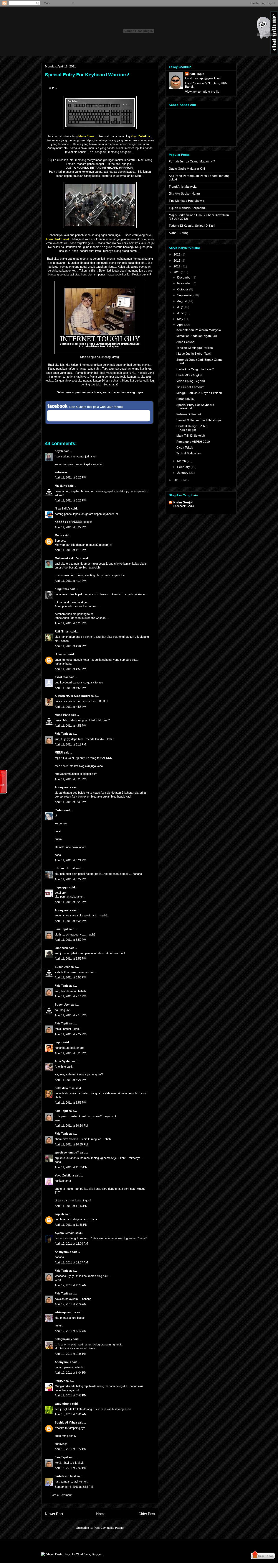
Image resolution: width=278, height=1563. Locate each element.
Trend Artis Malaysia (183, 186)
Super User (62, 966)
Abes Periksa (185, 342)
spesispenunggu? (67, 1152)
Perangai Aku (185, 398)
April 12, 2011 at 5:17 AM (70, 1331)
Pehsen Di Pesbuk (189, 414)
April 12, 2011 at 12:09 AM (71, 1243)
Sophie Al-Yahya (66, 1422)
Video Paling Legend (190, 381)
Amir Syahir (63, 1061)
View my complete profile (202, 91)
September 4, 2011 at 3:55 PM (74, 1486)
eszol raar (61, 677)
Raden (59, 810)
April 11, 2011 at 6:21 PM (70, 860)
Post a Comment (61, 1495)
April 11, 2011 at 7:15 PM (70, 1015)
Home (101, 1514)
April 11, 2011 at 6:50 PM (70, 939)
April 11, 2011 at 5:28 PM (70, 779)
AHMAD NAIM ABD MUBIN (72, 696)
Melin (58, 535)
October (182, 289)
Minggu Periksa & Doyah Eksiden (199, 393)
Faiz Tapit (61, 733)
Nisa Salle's (62, 508)
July (180, 307)
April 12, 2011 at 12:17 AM (71, 1262)
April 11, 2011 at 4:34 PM (70, 646)
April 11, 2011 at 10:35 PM (71, 1144)
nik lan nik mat (65, 868)
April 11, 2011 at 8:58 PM (70, 1102)
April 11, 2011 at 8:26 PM (70, 1053)
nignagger (61, 887)
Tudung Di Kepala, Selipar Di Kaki (192, 225)
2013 (177, 260)
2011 (177, 272)
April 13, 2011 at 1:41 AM (70, 1414)
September (184, 295)
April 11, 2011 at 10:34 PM (71, 1125)
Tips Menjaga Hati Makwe (186, 200)
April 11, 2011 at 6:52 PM (70, 958)
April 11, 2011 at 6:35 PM (70, 920)
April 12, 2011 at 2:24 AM (70, 1285)
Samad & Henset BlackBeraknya (198, 420)
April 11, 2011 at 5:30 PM (70, 802)
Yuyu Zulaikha (64, 1175)
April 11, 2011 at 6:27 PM (70, 879)
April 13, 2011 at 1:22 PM (70, 1449)
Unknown (61, 654)
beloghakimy (63, 1339)
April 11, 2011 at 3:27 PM (70, 527)
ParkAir (60, 1381)
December (184, 277)
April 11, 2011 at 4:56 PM (70, 706)
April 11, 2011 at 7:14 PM (70, 996)
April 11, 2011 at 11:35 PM (71, 1167)
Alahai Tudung (179, 232)
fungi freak (62, 589)
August (182, 301)
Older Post (147, 1514)
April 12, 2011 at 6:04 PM (70, 1372)
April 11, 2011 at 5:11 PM (70, 744)
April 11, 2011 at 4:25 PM (70, 623)
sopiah (59, 1214)
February (183, 467)
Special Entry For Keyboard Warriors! (87, 74)
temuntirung (63, 1403)
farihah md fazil (65, 1476)
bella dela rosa (64, 1088)
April (180, 324)
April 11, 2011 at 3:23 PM (70, 500)
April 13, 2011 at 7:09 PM (70, 1468)
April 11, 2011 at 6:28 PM (70, 902)
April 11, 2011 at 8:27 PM (70, 1079)
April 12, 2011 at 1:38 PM (70, 1353)
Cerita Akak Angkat (189, 375)
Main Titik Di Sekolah (190, 435)
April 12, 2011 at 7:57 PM (70, 1395)
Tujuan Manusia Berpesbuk (187, 208)
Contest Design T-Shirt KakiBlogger (191, 427)
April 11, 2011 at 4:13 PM (70, 550)
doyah (59, 451)
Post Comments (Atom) (109, 1527)
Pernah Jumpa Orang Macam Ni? (192, 161)
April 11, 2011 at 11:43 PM (71, 1205)
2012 (177, 266)
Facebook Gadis (183, 506)
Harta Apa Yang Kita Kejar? (195, 369)
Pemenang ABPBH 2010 (193, 441)
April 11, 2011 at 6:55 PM (70, 977)
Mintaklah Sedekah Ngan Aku (196, 336)
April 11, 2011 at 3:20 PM (70, 477)
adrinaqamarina (65, 1312)
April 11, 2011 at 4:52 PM (70, 669)
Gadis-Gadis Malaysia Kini (187, 168)
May (180, 319)
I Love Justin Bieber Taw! (193, 353)
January (182, 472)
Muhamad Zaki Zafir (68, 558)
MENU (59, 752)
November (184, 283)
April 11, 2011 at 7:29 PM (70, 1034)
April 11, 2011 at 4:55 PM (70, 688)
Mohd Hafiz (62, 714)
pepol (58, 1042)
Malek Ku (61, 485)
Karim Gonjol (183, 502)
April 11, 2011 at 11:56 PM (71, 1224)
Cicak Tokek (184, 447)
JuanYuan (61, 948)
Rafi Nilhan (62, 631)
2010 (177, 480)
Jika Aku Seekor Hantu (184, 193)
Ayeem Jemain (64, 1233)
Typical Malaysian (188, 453)
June (180, 313)
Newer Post (54, 1514)
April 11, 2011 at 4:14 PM (70, 580)
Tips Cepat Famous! (190, 387)
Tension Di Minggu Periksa (194, 347)
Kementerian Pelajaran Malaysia (198, 330)
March (181, 461)
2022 (177, 254)
